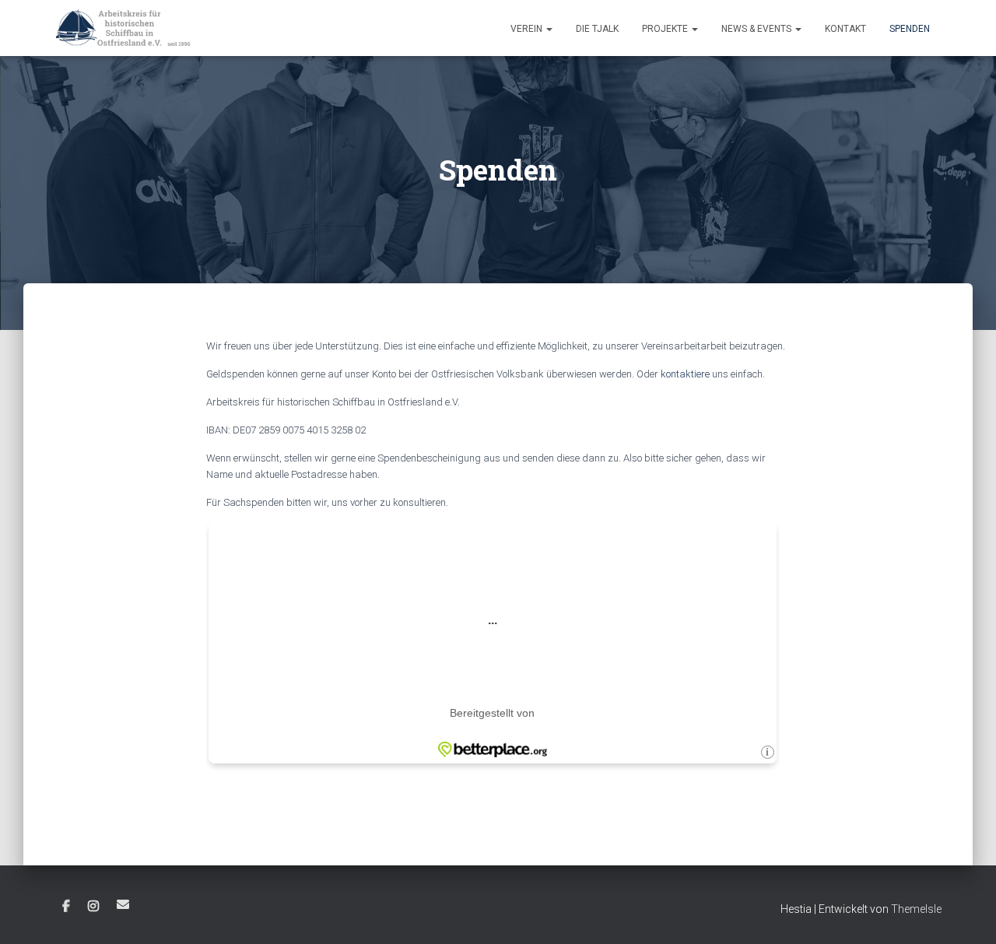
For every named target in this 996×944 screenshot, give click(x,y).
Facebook (66, 907)
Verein (527, 28)
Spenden (909, 28)
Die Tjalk (597, 28)
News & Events (757, 28)
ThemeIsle (916, 909)
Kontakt (845, 28)
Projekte (666, 28)
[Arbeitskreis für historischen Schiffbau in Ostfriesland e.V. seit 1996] (124, 28)
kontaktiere (685, 374)
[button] (548, 28)
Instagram (93, 907)
